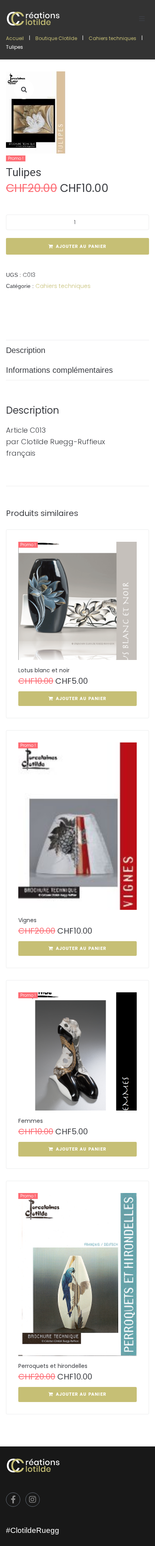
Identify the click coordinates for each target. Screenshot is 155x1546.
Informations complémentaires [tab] (59, 370)
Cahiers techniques (112, 38)
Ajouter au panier (81, 246)
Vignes (27, 920)
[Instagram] (32, 1499)
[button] (142, 19)
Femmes (30, 1121)
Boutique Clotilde (56, 38)
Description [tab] (25, 350)
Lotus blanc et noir (44, 670)
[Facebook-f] (13, 1499)
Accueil (15, 38)
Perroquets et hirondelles (52, 1366)
